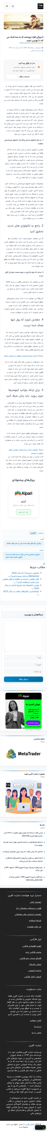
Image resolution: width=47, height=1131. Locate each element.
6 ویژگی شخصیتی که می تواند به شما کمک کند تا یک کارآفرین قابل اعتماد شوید (23, 555)
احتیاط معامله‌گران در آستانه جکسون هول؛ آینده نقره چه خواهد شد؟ (23, 844)
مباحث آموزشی (34, 970)
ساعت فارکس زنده (33, 952)
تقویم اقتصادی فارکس (31, 946)
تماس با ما (36, 1032)
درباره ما (37, 1026)
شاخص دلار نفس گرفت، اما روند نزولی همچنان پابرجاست (23, 851)
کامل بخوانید (35, 1020)
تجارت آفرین (29, 1124)
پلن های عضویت (34, 926)
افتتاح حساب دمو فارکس (30, 958)
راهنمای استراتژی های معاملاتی (28, 914)
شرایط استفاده (35, 920)
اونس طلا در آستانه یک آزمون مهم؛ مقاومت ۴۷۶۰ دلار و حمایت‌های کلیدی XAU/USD (23, 834)
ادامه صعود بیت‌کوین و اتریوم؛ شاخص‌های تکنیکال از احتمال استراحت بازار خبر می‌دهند (24, 859)
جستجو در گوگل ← (23, 77)
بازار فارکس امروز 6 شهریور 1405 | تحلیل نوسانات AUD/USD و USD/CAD (26, 878)
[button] (12, 6)
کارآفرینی (33, 533)
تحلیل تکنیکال (35, 964)
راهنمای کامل (35, 902)
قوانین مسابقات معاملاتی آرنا (28, 908)
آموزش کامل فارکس (32, 976)
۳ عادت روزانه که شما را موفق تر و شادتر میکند (21, 356)
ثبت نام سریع (23, 512)
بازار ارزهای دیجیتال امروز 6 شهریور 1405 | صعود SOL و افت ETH (23, 869)
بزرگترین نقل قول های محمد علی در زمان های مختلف (24, 543)
